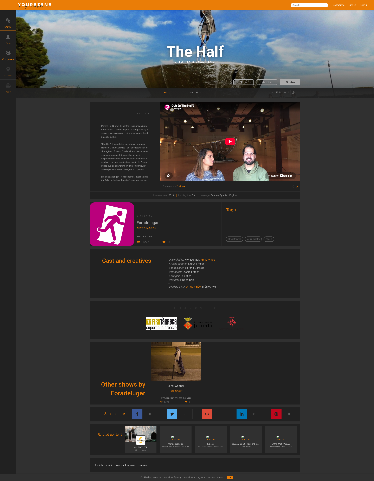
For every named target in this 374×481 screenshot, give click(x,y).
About (167, 92)
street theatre (234, 239)
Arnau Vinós (208, 259)
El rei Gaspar (176, 386)
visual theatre (253, 239)
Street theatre (184, 62)
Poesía (269, 239)
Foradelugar (148, 222)
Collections (338, 5)
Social (194, 92)
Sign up (352, 5)
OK (230, 478)
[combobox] (309, 5)
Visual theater (205, 62)
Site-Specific (167, 398)
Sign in (364, 5)
